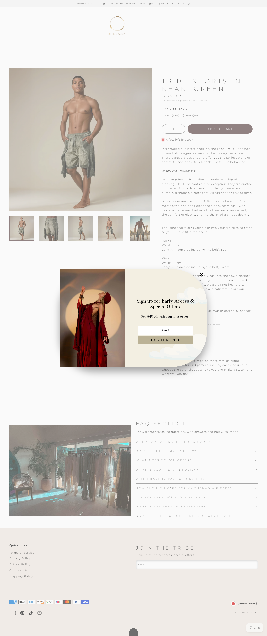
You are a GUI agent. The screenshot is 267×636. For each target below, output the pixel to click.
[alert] (133, 318)
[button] (165, 340)
